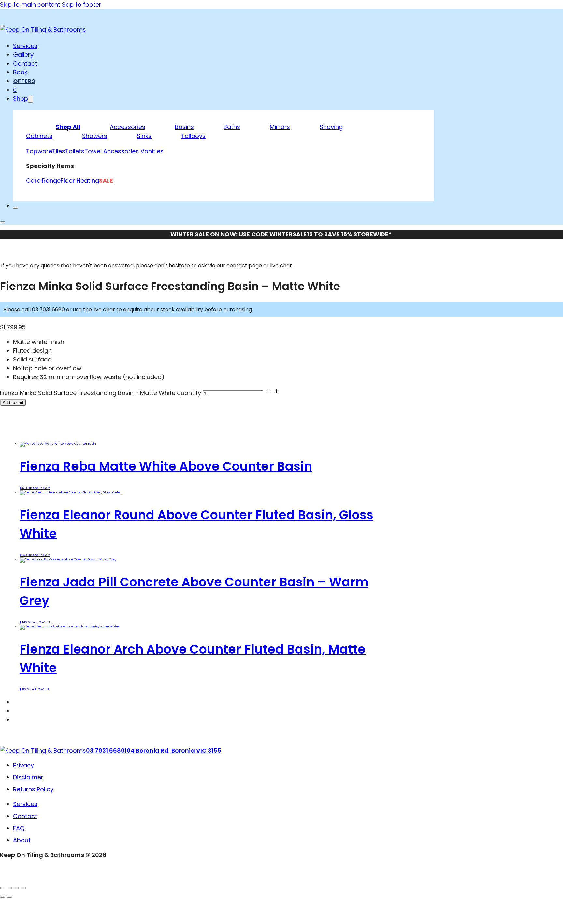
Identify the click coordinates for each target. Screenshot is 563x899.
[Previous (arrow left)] (2, 897)
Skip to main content (30, 4)
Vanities (152, 151)
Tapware (39, 151)
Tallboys (193, 136)
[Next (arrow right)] (9, 897)
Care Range (43, 180)
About (22, 840)
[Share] (16, 888)
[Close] (15, 208)
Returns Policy (33, 789)
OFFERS (24, 81)
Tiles (58, 151)
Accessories (127, 127)
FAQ (18, 828)
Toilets (74, 151)
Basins (184, 127)
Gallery (23, 55)
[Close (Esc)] (23, 888)
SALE (106, 180)
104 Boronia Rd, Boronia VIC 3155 (173, 750)
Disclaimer (28, 777)
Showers (94, 136)
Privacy (23, 765)
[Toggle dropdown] (30, 99)
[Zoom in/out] (2, 888)
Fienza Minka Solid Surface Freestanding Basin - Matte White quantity (100, 393)
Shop (20, 99)
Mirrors (280, 127)
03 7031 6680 (105, 750)
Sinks (144, 136)
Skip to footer (81, 4)
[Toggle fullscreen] (9, 888)
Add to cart (41, 488)
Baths (232, 127)
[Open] (2, 222)
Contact (25, 63)
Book (20, 72)
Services (25, 46)
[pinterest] (18, 720)
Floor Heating (80, 180)
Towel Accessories (112, 151)
